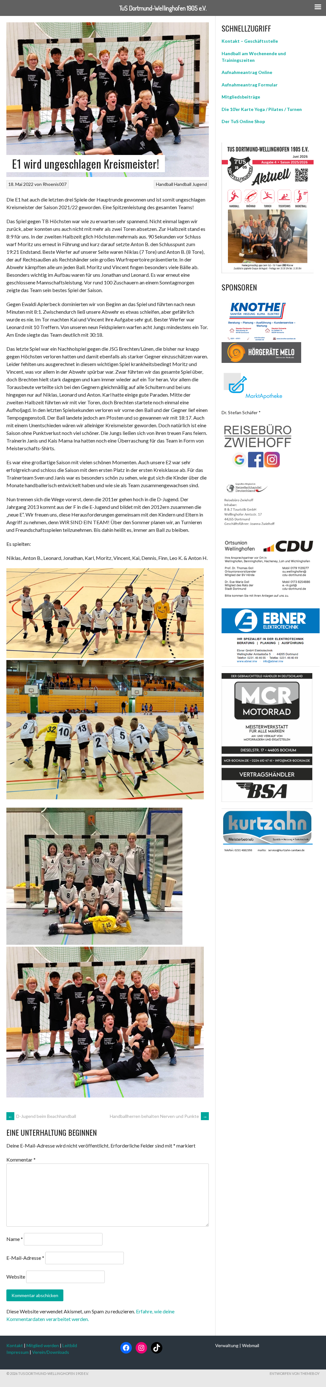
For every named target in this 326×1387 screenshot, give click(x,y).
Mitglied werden (42, 1345)
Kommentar (21, 1159)
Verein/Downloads (50, 1352)
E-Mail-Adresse (25, 1258)
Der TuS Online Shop (243, 121)
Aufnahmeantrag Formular (250, 84)
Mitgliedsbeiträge (241, 96)
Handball (164, 184)
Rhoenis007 (55, 184)
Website (15, 1276)
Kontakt (14, 1345)
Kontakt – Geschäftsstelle (250, 41)
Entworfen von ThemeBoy (295, 1373)
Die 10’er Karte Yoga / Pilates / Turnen (262, 109)
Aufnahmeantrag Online (247, 72)
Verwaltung (226, 1345)
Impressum (17, 1352)
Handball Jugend (190, 184)
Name (14, 1239)
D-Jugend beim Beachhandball (42, 1116)
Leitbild (69, 1345)
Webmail (250, 1345)
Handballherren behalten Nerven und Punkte (158, 1116)
